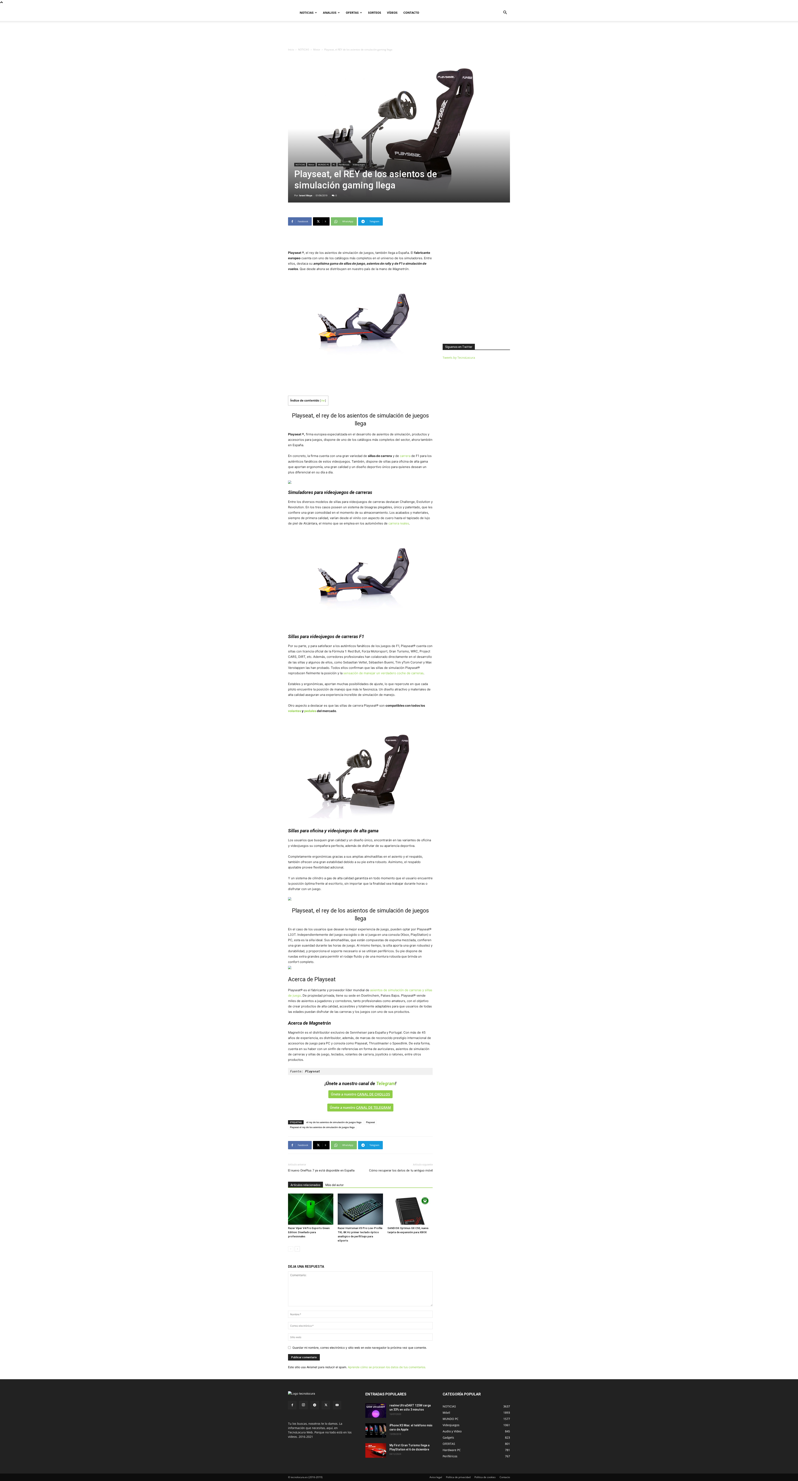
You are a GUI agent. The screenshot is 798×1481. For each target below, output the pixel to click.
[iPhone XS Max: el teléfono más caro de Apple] (375, 1430)
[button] (505, 13)
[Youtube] (337, 1405)
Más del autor (334, 1185)
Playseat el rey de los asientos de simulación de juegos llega (322, 1127)
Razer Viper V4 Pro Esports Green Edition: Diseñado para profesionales (309, 1232)
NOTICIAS (307, 13)
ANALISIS (329, 13)
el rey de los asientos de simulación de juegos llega (333, 1122)
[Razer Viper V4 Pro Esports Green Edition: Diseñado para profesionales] (310, 1209)
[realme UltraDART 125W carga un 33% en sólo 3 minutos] (375, 1410)
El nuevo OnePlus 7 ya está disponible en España (321, 1170)
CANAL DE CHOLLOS (373, 1094)
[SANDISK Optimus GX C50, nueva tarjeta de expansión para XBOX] (410, 1209)
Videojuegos (359, 164)
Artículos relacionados (305, 1185)
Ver (323, 400)
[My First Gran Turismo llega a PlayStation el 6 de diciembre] (375, 1450)
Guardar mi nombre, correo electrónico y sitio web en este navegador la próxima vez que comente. (359, 1347)
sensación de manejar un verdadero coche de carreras (383, 673)
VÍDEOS (392, 13)
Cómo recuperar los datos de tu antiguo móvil (401, 1170)
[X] (326, 1405)
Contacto (505, 1477)
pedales (310, 711)
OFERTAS (352, 13)
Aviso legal (436, 1477)
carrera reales (398, 523)
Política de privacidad (458, 1477)
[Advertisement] (399, 35)
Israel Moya (305, 195)
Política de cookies (485, 1477)
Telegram (385, 1083)
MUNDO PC (323, 164)
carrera (405, 456)
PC (334, 164)
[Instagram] (303, 1405)
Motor (316, 49)
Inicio (291, 49)
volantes (294, 711)
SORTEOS (374, 13)
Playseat (370, 1122)
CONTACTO (411, 13)
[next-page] (297, 1248)
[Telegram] (314, 1405)
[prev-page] (290, 1248)
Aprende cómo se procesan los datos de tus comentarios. (387, 1367)
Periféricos (344, 164)
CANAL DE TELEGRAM (373, 1107)
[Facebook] (292, 1405)
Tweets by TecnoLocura (459, 358)
